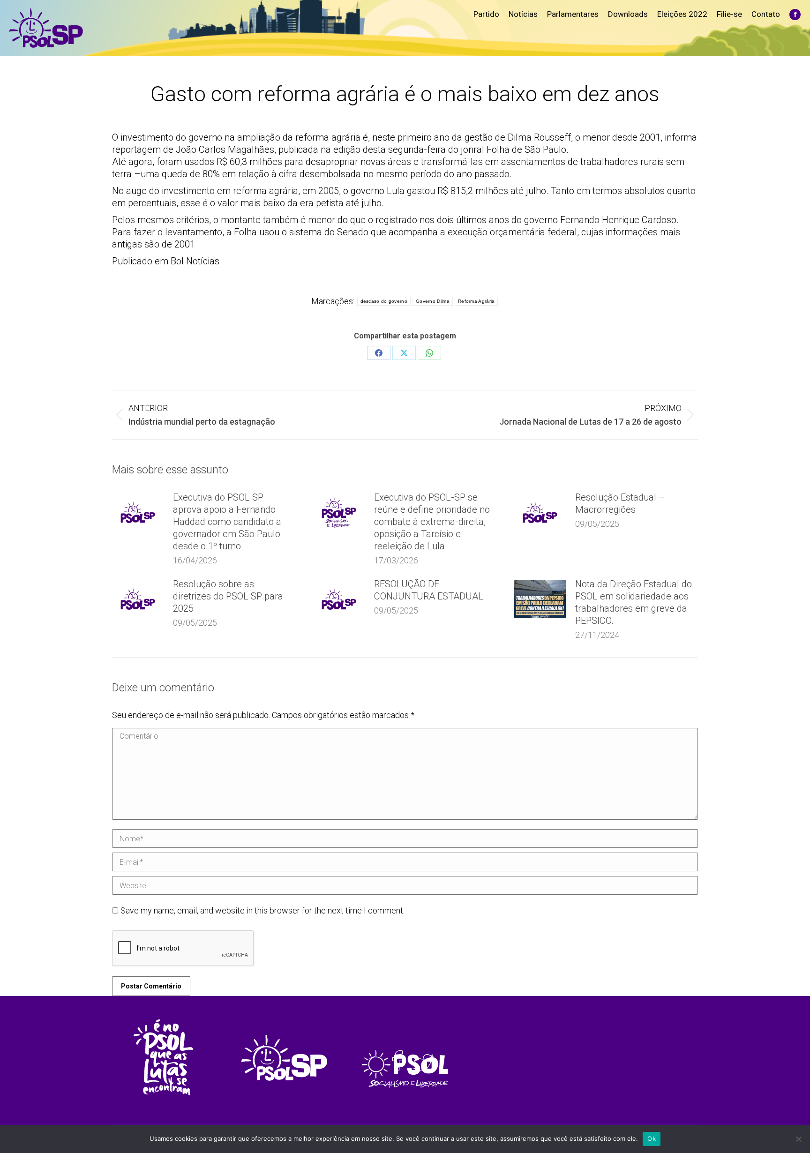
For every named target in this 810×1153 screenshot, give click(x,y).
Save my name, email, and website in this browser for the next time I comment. (262, 910)
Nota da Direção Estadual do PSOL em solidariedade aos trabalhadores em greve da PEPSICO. (633, 602)
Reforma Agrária (476, 301)
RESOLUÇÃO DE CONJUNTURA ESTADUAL (428, 590)
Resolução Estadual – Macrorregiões (620, 503)
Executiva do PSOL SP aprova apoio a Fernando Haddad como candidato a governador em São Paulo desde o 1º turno (227, 522)
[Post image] (138, 512)
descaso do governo (383, 301)
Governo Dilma (433, 301)
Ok (651, 1138)
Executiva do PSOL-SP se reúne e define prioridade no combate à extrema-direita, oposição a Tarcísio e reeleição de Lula (432, 522)
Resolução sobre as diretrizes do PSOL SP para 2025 (228, 596)
